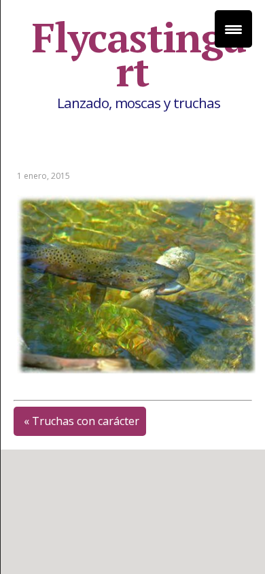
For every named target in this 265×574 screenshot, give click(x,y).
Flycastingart (139, 54)
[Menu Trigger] (233, 29)
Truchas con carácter (85, 420)
